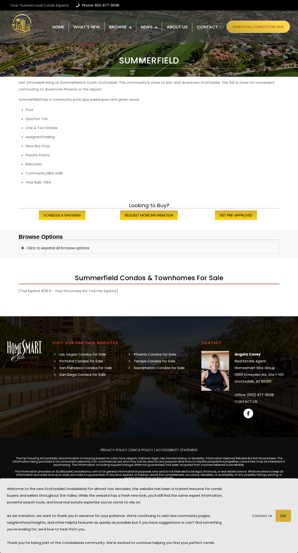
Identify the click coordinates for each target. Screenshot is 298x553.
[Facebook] (248, 413)
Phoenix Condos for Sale (155, 354)
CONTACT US (246, 401)
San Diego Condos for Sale (82, 374)
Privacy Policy (114, 449)
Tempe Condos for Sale (154, 361)
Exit (283, 515)
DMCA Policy (141, 449)
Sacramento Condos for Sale (159, 367)
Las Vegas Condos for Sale (82, 354)
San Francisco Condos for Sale (85, 367)
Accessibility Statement (177, 449)
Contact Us (262, 515)
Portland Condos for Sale (81, 361)
